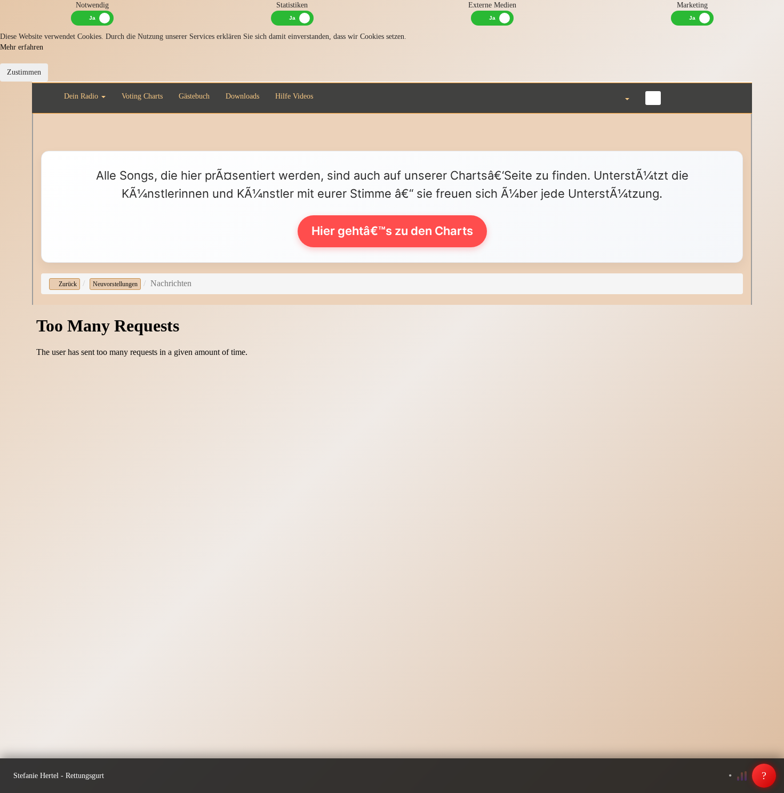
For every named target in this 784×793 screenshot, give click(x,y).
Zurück (67, 284)
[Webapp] (706, 97)
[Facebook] (653, 98)
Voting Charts (142, 96)
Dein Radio (82, 96)
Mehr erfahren (21, 47)
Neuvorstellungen (115, 284)
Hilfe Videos (294, 96)
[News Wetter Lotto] (681, 97)
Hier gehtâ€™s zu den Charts (392, 231)
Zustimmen (24, 72)
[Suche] (592, 97)
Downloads (242, 96)
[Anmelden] (731, 97)
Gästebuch (194, 96)
